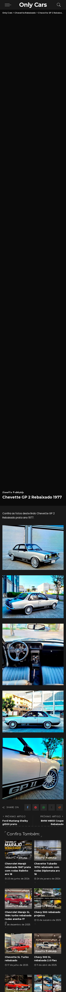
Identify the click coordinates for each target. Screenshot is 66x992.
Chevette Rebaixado (13, 492)
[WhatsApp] (43, 807)
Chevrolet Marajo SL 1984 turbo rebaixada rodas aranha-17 (18, 915)
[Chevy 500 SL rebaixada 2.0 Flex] (47, 943)
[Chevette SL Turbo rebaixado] (18, 943)
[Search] (58, 5)
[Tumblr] (51, 807)
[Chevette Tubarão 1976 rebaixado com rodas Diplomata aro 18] (47, 850)
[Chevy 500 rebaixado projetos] (47, 898)
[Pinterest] (35, 807)
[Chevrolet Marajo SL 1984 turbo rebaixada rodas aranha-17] (18, 898)
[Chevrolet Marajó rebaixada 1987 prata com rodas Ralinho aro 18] (18, 850)
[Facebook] (27, 807)
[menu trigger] (9, 5)
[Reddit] (59, 807)
